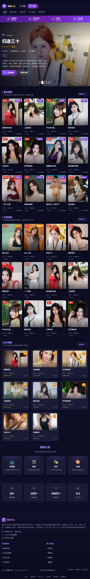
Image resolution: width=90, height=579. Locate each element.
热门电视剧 (7, 553)
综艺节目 (7, 557)
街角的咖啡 (28, 204)
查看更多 (81, 94)
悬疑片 (50, 562)
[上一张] (4, 54)
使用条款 (78, 570)
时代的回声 (67, 369)
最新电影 (7, 548)
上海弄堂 (27, 127)
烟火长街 (5, 253)
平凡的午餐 (50, 127)
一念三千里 (6, 204)
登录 (34, 6)
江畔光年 (5, 166)
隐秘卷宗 (7, 369)
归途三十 (49, 253)
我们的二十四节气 (52, 204)
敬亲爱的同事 (73, 166)
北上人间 (27, 253)
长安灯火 (7, 432)
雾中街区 (36, 401)
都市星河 (71, 253)
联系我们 (85, 570)
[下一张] (85, 54)
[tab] (39, 82)
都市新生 (71, 127)
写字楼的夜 (28, 166)
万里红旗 (7, 401)
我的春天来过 (7, 127)
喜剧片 (50, 553)
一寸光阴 (27, 291)
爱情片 (50, 557)
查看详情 (24, 72)
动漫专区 (7, 562)
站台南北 (71, 204)
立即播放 (10, 72)
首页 (3, 35)
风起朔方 (36, 432)
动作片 (50, 548)
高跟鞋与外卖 (51, 166)
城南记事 (5, 291)
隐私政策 (71, 570)
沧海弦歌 (36, 369)
